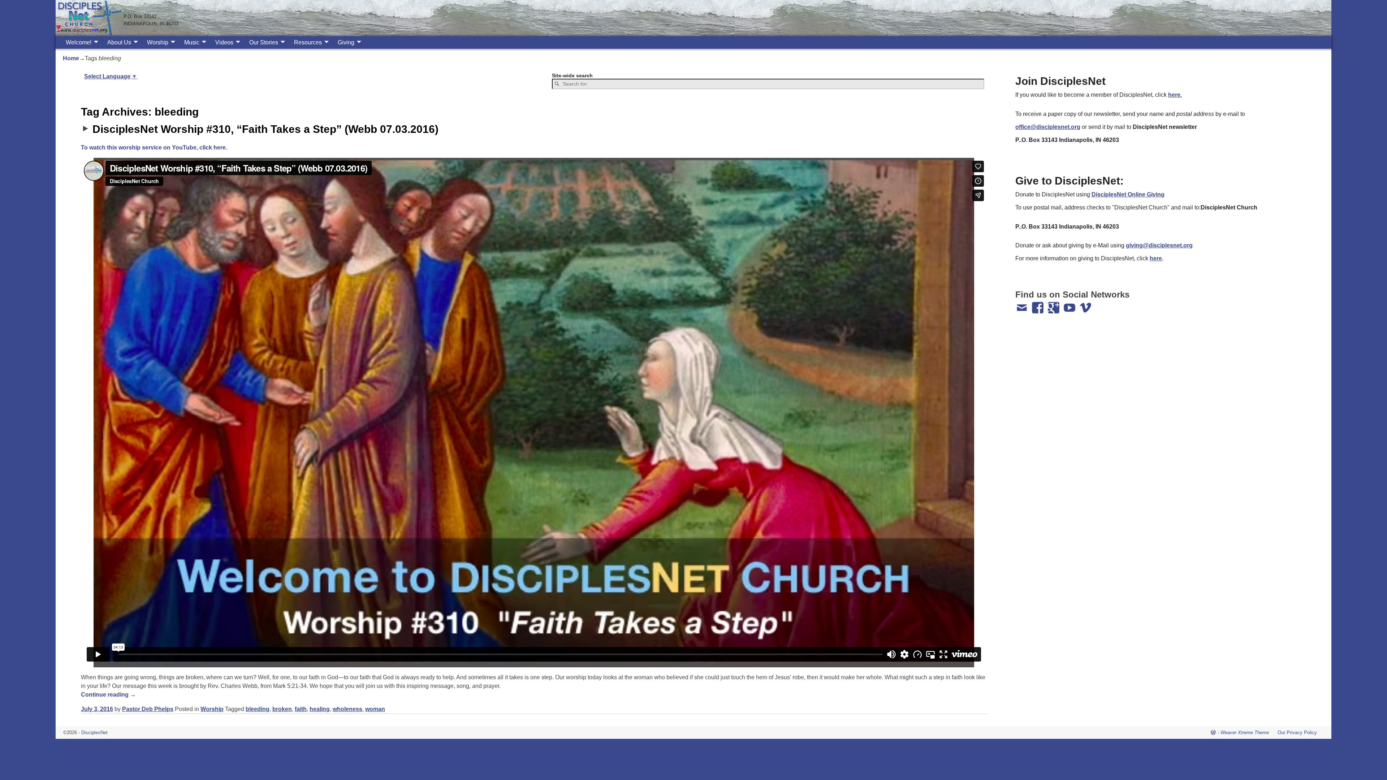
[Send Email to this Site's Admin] (1022, 305)
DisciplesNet (94, 732)
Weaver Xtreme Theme (1244, 732)
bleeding (257, 709)
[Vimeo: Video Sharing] (1086, 305)
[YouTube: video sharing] (1070, 305)
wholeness (347, 709)
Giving (346, 42)
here (1156, 258)
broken (282, 709)
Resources (308, 42)
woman (375, 709)
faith (301, 709)
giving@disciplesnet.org (1159, 245)
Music (191, 42)
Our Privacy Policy (1297, 732)
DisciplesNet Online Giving (1128, 194)
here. (1175, 95)
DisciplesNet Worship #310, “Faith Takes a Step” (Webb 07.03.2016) (265, 129)
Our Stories (263, 42)
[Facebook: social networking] (1038, 305)
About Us (119, 42)
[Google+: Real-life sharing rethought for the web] (1054, 305)
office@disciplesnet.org (1047, 127)
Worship (157, 42)
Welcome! (78, 42)
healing (320, 709)
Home (71, 58)
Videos (224, 42)
